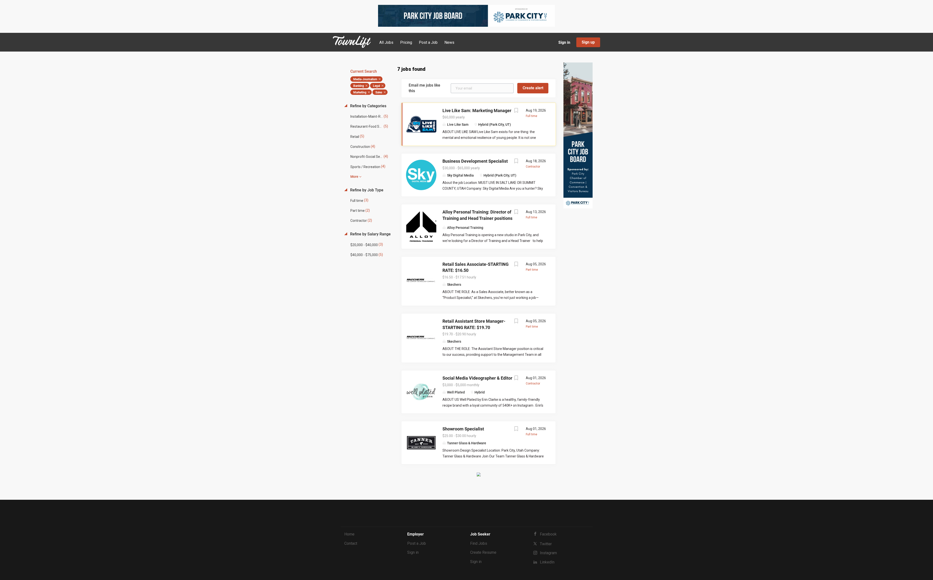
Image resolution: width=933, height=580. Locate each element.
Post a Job (416, 543)
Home (349, 534)
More (354, 176)
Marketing (359, 92)
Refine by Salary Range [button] (370, 234)
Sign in (564, 42)
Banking (358, 86)
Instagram (548, 553)
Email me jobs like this (424, 88)
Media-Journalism (365, 79)
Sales (378, 92)
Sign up (588, 42)
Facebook (548, 534)
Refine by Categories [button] (367, 106)
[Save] (516, 111)
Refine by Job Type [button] (366, 190)
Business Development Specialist (475, 161)
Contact (350, 543)
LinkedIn (547, 562)
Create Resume (483, 552)
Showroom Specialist (463, 428)
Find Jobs (478, 543)
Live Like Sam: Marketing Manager (476, 110)
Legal (376, 86)
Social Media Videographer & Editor (477, 378)
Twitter (546, 544)
